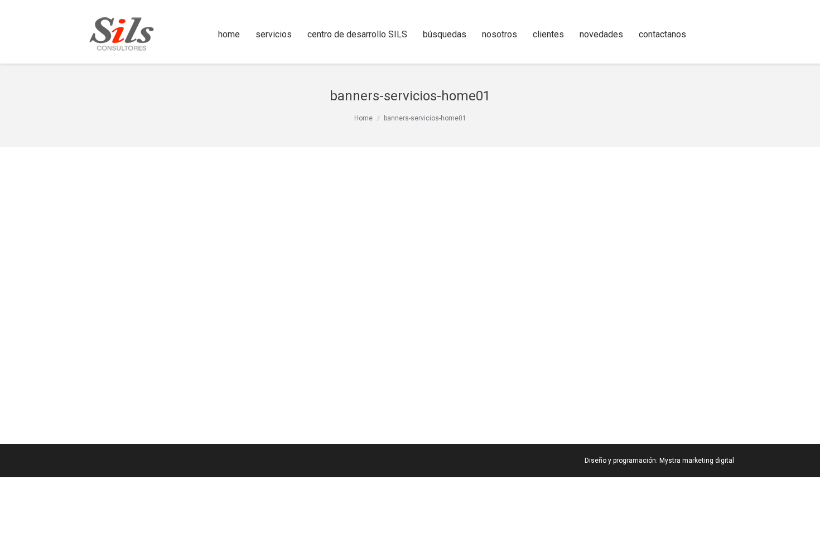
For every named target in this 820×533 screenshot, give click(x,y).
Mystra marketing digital (696, 460)
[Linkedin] (726, 34)
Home (363, 118)
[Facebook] (710, 34)
